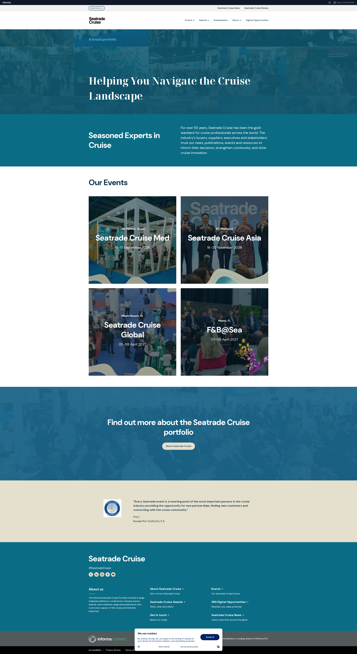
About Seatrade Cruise (178, 446)
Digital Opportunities (257, 20)
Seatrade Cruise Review (256, 8)
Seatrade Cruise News (228, 8)
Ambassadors (221, 20)
